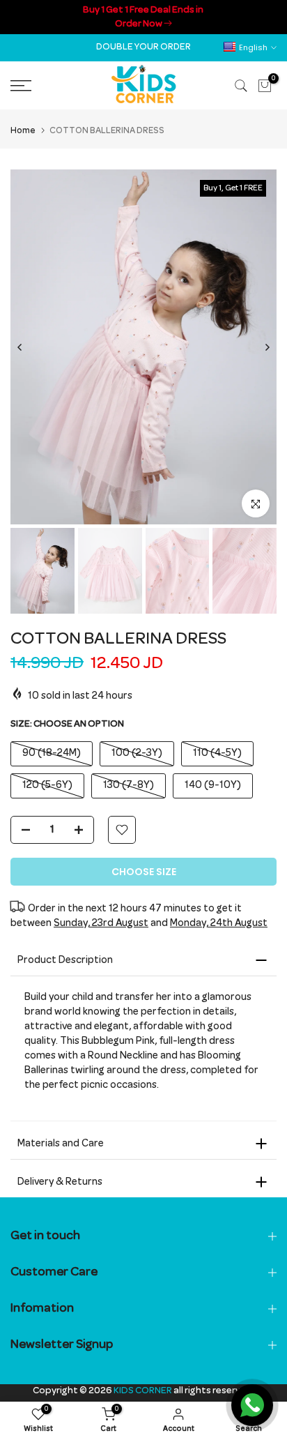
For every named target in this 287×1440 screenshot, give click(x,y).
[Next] (267, 347)
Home (23, 131)
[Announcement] (143, 17)
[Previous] (20, 347)
